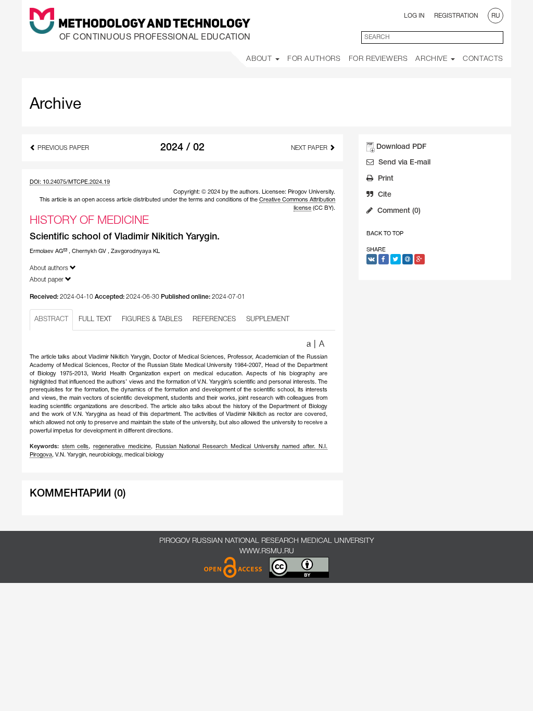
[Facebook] (383, 259)
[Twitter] (395, 259)
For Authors (314, 59)
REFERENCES (214, 319)
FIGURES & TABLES (152, 319)
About (260, 59)
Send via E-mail (403, 162)
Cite (383, 195)
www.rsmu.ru (266, 551)
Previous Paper (62, 148)
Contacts (483, 59)
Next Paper (310, 148)
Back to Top (384, 233)
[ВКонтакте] (371, 259)
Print (385, 178)
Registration (456, 16)
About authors (50, 268)
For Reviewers (378, 59)
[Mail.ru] (407, 259)
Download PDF (401, 147)
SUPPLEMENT (267, 319)
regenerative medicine (122, 446)
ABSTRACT (51, 319)
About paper (47, 280)
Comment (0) (398, 211)
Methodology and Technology (154, 24)
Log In (414, 16)
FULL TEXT (95, 319)
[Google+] (419, 259)
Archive (432, 59)
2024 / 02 (182, 148)
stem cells (75, 446)
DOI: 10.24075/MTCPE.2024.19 (70, 182)
